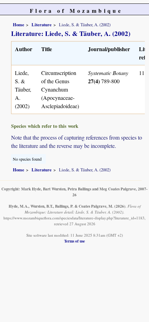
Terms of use (74, 241)
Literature (42, 24)
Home (18, 24)
